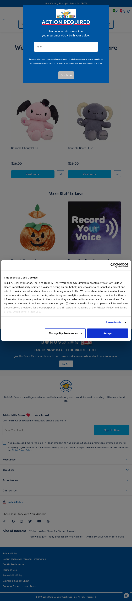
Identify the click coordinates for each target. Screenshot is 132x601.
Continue (66, 75)
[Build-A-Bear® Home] (66, 13)
